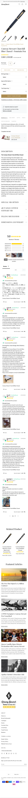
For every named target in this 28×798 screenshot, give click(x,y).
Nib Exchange (5, 122)
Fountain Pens (4, 726)
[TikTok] (9, 754)
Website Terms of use (6, 744)
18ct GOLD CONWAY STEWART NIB (9, 210)
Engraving (20, 71)
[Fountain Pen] (10, 64)
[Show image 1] (3, 39)
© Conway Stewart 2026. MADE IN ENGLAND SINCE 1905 (13, 779)
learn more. (4, 128)
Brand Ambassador (5, 719)
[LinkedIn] (16, 754)
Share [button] (5, 302)
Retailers (3, 733)
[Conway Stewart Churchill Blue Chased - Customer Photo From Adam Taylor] (8, 256)
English (16, 775)
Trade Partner (4, 731)
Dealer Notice (4, 740)
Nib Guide (7, 71)
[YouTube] (13, 754)
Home (2, 45)
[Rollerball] (14, 64)
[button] (22, 302)
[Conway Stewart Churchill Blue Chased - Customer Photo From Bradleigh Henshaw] (19, 256)
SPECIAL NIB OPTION (10, 203)
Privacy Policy (4, 742)
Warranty (4, 118)
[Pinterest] (11, 754)
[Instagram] (2, 754)
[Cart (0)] (22, 5)
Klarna (14, 122)
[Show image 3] (15, 39)
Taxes (23, 118)
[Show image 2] (9, 39)
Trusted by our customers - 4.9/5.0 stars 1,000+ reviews (14, 100)
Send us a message (7, 111)
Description (7, 152)
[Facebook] (4, 754)
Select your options (14, 97)
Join (25, 765)
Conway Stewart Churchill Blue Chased (11, 299)
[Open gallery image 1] (14, 23)
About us (3, 716)
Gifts (18, 118)
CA (8, 775)
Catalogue (3, 721)
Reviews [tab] (5, 267)
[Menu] (26, 5)
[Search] (19, 5)
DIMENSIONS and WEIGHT (12, 223)
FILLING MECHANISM (10, 217)
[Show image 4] (21, 39)
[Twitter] (6, 754)
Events (2, 724)
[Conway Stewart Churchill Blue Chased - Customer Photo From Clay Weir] (14, 256)
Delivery (12, 118)
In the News (4, 728)
